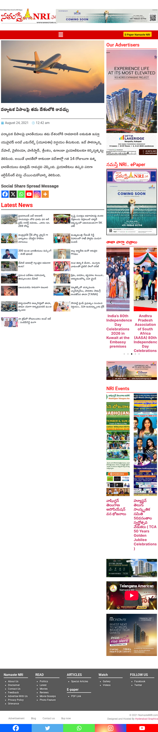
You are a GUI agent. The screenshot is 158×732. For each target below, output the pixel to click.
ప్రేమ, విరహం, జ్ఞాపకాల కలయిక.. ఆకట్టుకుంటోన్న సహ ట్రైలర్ (87, 276)
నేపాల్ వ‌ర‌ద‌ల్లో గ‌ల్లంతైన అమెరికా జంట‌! (34, 264)
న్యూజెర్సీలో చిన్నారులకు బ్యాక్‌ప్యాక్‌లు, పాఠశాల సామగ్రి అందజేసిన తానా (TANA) (86, 290)
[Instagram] (37, 194)
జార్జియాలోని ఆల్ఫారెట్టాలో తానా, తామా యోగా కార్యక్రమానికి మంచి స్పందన (35, 306)
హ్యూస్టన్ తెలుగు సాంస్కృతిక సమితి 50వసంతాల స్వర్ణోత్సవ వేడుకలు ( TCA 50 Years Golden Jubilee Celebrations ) (145, 524)
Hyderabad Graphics (146, 718)
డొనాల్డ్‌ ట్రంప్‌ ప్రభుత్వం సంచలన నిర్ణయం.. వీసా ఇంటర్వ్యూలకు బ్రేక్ (87, 304)
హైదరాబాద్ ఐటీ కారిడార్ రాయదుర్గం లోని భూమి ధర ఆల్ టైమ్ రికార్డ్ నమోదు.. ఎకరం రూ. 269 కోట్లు (34, 221)
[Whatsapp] (21, 194)
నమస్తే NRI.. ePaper (125, 164)
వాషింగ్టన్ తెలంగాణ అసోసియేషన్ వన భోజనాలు (116, 507)
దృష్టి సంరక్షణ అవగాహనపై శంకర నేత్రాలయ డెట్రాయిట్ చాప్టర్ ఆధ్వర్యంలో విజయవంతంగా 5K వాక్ (87, 221)
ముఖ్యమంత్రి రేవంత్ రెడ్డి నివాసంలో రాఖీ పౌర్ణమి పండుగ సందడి (86, 238)
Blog (33, 718)
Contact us (49, 718)
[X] (13, 194)
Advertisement (16, 718)
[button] (61, 34)
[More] (45, 194)
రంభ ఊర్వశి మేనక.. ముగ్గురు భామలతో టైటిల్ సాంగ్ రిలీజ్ (85, 264)
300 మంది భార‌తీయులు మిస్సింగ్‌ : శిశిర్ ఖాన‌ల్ (34, 252)
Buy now (66, 718)
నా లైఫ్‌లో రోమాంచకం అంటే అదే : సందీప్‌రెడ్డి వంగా (34, 320)
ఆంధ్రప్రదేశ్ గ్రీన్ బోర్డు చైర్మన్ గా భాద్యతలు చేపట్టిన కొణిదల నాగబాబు (33, 238)
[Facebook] (5, 194)
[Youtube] (29, 194)
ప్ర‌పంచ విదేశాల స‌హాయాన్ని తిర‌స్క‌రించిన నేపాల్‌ (31, 276)
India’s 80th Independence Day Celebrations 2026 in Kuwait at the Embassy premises (119, 331)
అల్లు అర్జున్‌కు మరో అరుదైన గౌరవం (84, 252)
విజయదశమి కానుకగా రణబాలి (33, 287)
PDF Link (76, 696)
